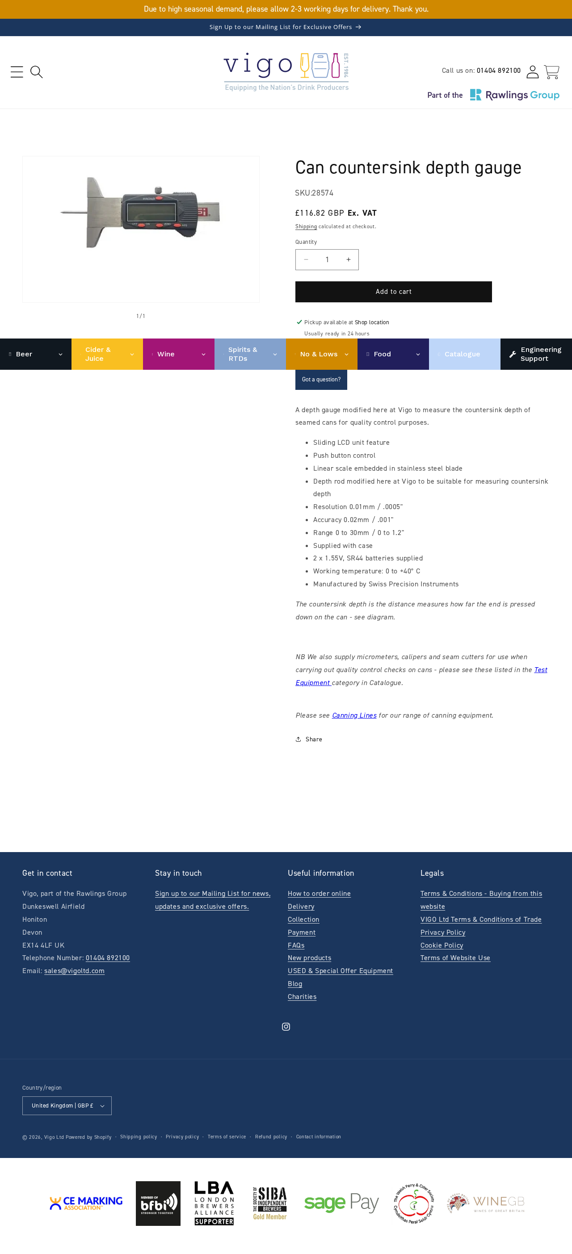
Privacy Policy (443, 932)
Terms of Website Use (456, 957)
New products (309, 957)
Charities (302, 996)
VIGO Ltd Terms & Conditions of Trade (481, 919)
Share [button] (314, 739)
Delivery (301, 906)
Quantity (306, 242)
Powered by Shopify (89, 1137)
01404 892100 (499, 70)
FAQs (296, 945)
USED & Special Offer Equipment (340, 970)
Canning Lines (354, 715)
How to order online (319, 893)
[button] (17, 72)
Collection (304, 919)
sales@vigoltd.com (74, 970)
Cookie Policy (442, 945)
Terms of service (227, 1136)
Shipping (306, 226)
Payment (301, 932)
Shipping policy (138, 1136)
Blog (295, 983)
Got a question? (321, 379)
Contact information (318, 1136)
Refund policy (271, 1136)
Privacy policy (182, 1136)
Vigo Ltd (54, 1137)
